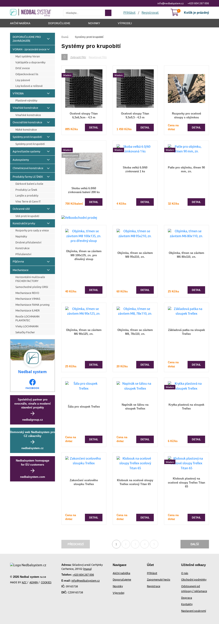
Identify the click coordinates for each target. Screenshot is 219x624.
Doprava (186, 597)
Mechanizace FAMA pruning (32, 304)
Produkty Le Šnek (26, 189)
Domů (64, 37)
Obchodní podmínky (193, 579)
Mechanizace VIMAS (27, 298)
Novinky (94, 23)
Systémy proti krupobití (27, 137)
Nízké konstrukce (26, 129)
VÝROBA (18, 93)
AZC (24, 582)
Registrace (153, 586)
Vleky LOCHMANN (26, 326)
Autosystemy (21, 159)
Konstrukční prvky (24, 223)
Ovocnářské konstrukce (27, 122)
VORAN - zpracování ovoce (29, 49)
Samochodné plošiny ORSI (31, 287)
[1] (108, 13)
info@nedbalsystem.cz (170, 3)
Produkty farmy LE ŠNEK (28, 176)
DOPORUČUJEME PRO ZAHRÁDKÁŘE (27, 38)
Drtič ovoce (22, 68)
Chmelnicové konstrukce (28, 168)
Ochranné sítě (21, 208)
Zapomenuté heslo (158, 579)
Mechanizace (20, 270)
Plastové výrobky (26, 100)
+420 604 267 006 (198, 3)
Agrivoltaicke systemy (26, 151)
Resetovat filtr (98, 57)
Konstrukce (22, 248)
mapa (87, 568)
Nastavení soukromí (193, 610)
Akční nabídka (20, 23)
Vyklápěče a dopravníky (30, 62)
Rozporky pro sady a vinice (32, 230)
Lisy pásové (22, 80)
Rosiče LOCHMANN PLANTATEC (27, 318)
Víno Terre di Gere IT (28, 201)
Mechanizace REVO (27, 293)
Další (195, 544)
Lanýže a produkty (26, 195)
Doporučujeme (59, 23)
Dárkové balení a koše (29, 183)
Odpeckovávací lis (26, 74)
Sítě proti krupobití (27, 216)
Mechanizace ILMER (27, 310)
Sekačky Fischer (25, 332)
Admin (34, 582)
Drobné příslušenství (28, 242)
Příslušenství (23, 254)
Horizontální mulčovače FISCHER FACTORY (30, 279)
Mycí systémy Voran (27, 56)
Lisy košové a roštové (29, 86)
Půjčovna (18, 261)
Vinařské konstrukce (25, 107)
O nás (184, 573)
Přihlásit (152, 573)
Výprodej (125, 23)
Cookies (46, 582)
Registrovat (150, 12)
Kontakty (186, 604)
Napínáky (21, 236)
